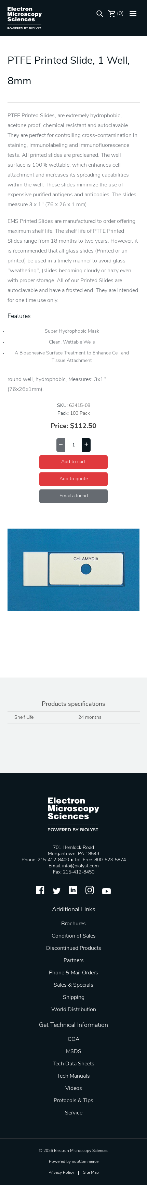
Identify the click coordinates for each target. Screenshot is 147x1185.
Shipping (73, 997)
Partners (74, 960)
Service (73, 1113)
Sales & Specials (73, 985)
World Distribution (73, 1010)
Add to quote (73, 479)
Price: (59, 426)
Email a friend (73, 496)
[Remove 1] (60, 445)
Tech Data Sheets (73, 1064)
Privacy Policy (61, 1173)
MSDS (73, 1051)
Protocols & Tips (73, 1101)
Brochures (73, 924)
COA (74, 1039)
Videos (73, 1088)
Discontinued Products (73, 948)
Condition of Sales (74, 936)
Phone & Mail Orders (73, 973)
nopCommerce (85, 1162)
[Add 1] (86, 445)
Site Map (91, 1173)
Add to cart (73, 462)
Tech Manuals (73, 1076)
